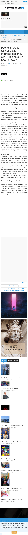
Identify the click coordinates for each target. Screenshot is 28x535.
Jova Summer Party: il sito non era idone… (12, 402)
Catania (5, 37)
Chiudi (14, 532)
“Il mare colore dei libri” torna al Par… (11, 388)
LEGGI (14, 529)
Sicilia (24, 35)
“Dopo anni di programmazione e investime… (12, 425)
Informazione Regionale (15, 35)
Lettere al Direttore (11, 3)
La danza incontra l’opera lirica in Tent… (11, 413)
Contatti (11, 1)
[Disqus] (14, 216)
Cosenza (13, 443)
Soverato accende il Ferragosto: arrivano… (12, 459)
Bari (12, 472)
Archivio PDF (8, 1)
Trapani (13, 390)
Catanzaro (13, 427)
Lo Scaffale (6, 3)
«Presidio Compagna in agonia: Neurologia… (12, 442)
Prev (24, 27)
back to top (23, 283)
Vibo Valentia (14, 415)
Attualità (13, 501)
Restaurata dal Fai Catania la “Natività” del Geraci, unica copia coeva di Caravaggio (14, 289)
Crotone (11, 20)
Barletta (13, 404)
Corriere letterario (15, 379)
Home (6, 35)
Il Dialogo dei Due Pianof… (7, 18)
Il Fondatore (15, 1)
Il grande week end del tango (10, 286)
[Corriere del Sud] (14, 8)
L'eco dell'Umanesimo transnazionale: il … (12, 378)
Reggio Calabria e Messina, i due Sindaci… (12, 488)
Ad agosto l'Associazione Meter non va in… (12, 499)
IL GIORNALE (3, 1)
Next (26, 27)
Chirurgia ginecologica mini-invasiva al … (11, 470)
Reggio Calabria (14, 490)
